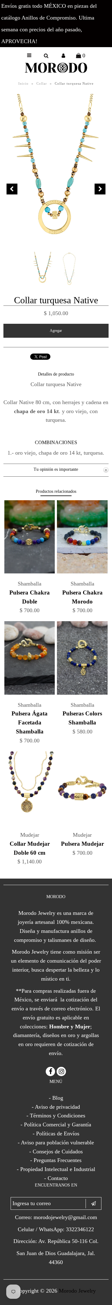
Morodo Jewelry (77, 1291)
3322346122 (80, 1229)
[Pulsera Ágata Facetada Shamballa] (29, 693)
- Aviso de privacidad (56, 1107)
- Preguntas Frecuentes (56, 1160)
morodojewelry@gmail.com (65, 1217)
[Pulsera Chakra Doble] (29, 571)
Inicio (23, 83)
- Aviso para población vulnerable (56, 1142)
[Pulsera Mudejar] (82, 823)
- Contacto (56, 1178)
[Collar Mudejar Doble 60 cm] (29, 823)
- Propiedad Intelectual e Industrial (56, 1169)
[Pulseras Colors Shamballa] (82, 693)
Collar (41, 83)
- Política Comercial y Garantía (56, 1124)
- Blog (56, 1098)
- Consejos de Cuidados (56, 1151)
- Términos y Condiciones (55, 1115)
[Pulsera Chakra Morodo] (82, 571)
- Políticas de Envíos (56, 1133)
